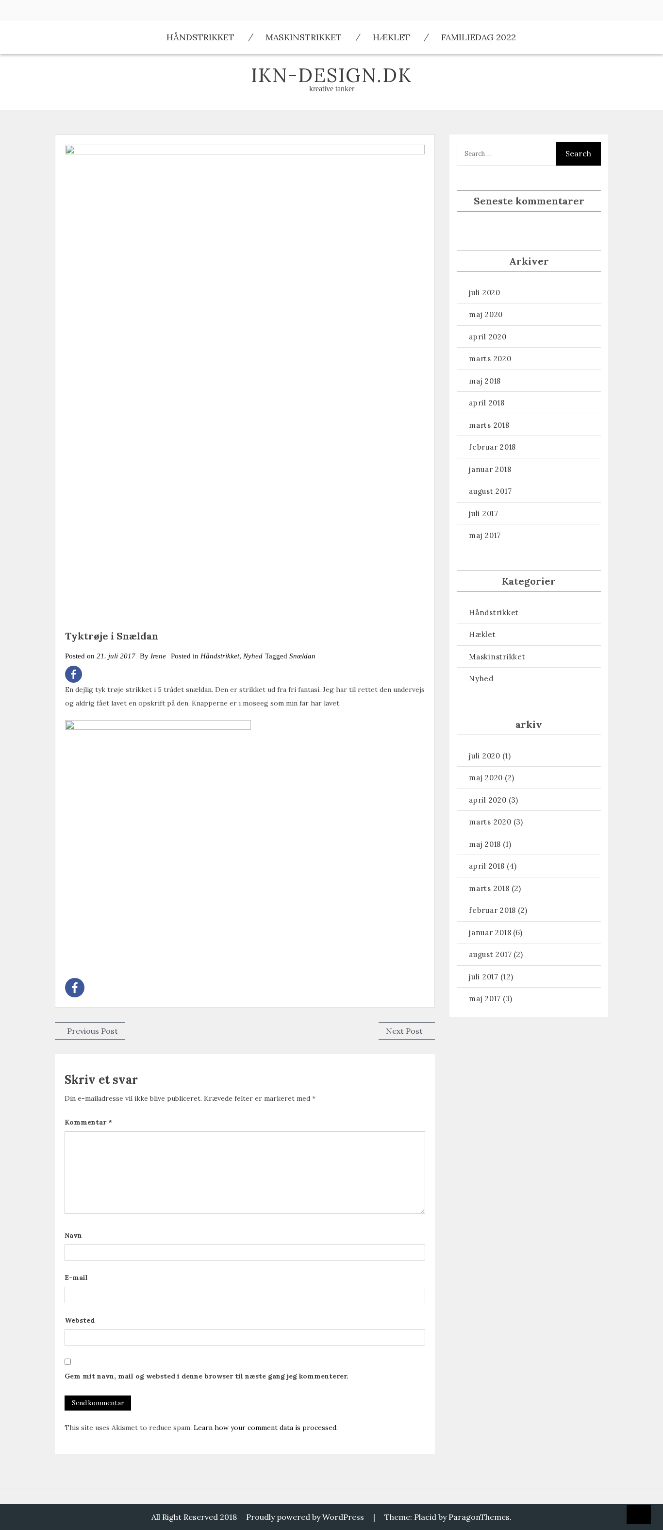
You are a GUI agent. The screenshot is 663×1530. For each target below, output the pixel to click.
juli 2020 (484, 292)
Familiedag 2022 (478, 37)
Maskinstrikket (303, 37)
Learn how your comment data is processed (265, 1427)
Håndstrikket (200, 37)
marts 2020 (490, 358)
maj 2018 (485, 381)
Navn (73, 1235)
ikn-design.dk (331, 75)
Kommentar (88, 1122)
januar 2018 (490, 469)
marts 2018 (489, 425)
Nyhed (253, 656)
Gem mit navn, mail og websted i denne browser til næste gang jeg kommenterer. (206, 1376)
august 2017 (490, 491)
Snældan (302, 656)
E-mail (76, 1277)
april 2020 (488, 336)
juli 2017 (483, 513)
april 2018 (487, 402)
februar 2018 (492, 447)
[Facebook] (73, 674)
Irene (158, 656)
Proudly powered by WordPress (305, 1517)
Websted (80, 1320)
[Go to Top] (639, 1515)
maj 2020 (486, 314)
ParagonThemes (479, 1517)
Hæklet (391, 37)
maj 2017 (485, 535)
